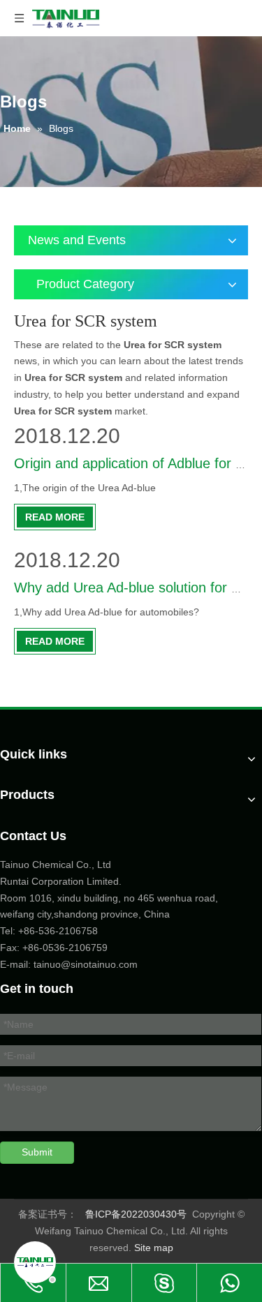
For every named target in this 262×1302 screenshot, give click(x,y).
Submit (37, 1152)
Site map (153, 1247)
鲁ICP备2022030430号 (136, 1214)
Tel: (9, 930)
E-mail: (15, 964)
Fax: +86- (21, 947)
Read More (55, 517)
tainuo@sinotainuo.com (86, 964)
